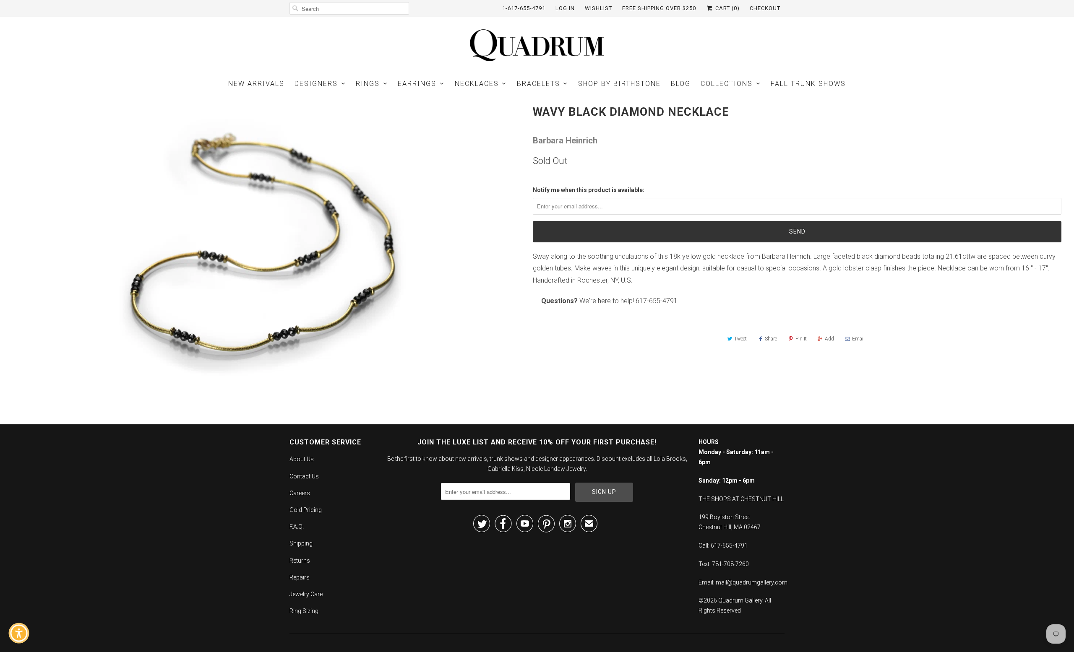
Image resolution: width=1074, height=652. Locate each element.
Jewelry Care (306, 594)
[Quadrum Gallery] (537, 45)
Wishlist (598, 8)
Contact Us (304, 476)
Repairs (299, 577)
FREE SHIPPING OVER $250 (659, 8)
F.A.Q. (296, 526)
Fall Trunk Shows (808, 84)
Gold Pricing (305, 510)
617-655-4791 (657, 301)
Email (858, 339)
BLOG (681, 84)
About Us (301, 459)
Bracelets (538, 84)
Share (771, 339)
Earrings (417, 84)
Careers (299, 493)
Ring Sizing (303, 611)
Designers (316, 84)
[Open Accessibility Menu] (18, 633)
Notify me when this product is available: (588, 190)
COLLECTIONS (727, 84)
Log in (565, 8)
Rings (368, 84)
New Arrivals (256, 84)
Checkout (765, 8)
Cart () (727, 8)
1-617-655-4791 (523, 8)
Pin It (801, 339)
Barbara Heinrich (565, 140)
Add (829, 339)
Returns (299, 560)
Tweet (740, 339)
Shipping (301, 543)
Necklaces (477, 84)
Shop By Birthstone (619, 84)
